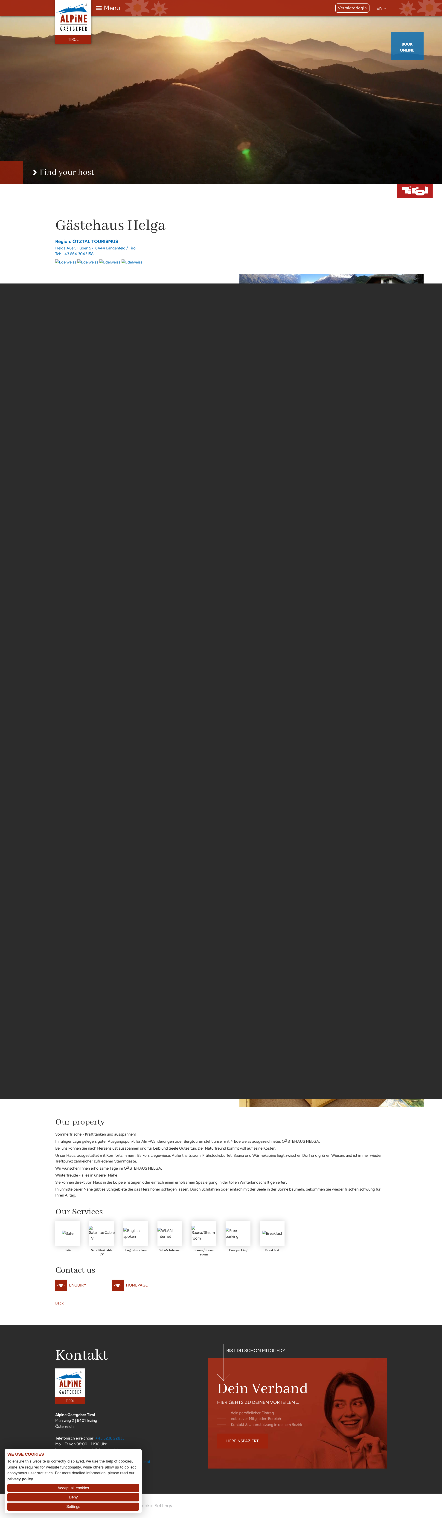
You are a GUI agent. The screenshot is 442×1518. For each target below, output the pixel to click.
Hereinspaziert (242, 1441)
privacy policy (20, 1479)
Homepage (137, 1285)
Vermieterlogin (352, 8)
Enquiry (77, 1285)
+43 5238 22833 (109, 1438)
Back (59, 1303)
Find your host (67, 172)
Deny (73, 1497)
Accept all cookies (73, 1488)
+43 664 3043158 (77, 254)
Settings (73, 1506)
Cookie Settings (155, 1505)
